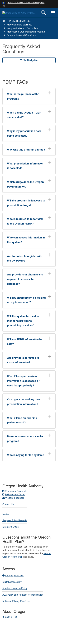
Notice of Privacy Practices (15, 601)
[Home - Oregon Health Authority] (3, 21)
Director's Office (10, 526)
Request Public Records (14, 520)
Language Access (14, 575)
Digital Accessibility (12, 581)
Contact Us (8, 504)
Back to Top (10, 616)
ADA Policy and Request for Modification (22, 594)
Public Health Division (20, 21)
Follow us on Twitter (15, 494)
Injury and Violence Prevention (22, 28)
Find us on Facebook (16, 491)
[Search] (43, 12)
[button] (4, 5)
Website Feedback (14, 497)
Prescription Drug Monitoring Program (26, 31)
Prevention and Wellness (19, 24)
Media (5, 514)
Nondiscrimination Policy (14, 588)
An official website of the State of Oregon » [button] (26, 2)
